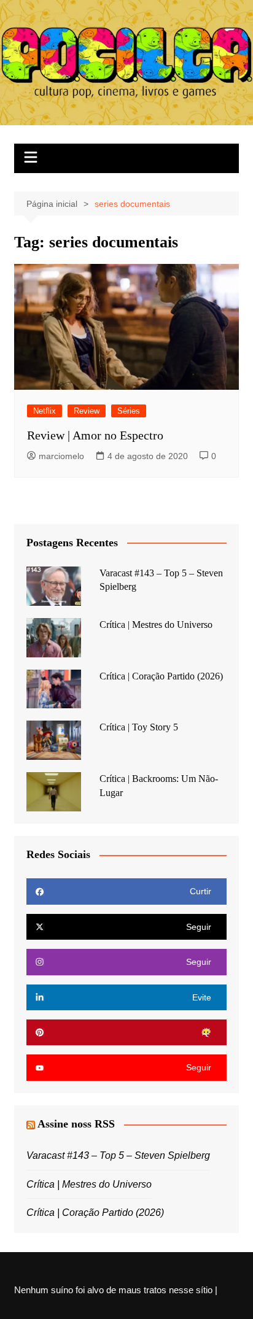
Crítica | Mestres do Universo (155, 624)
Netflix (44, 411)
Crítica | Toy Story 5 (138, 727)
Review (86, 411)
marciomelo (61, 456)
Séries (128, 411)
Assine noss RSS (76, 1124)
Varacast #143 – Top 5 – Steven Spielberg (118, 1155)
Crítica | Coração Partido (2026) (161, 676)
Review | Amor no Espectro (95, 435)
